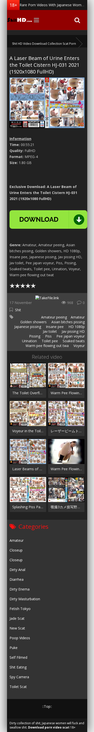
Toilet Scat (18, 686)
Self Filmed (18, 657)
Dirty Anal (17, 569)
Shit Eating (18, 667)
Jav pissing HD (73, 331)
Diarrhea (17, 579)
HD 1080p (76, 326)
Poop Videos (20, 638)
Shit (18, 310)
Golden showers (33, 322)
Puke (14, 647)
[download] (48, 219)
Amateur (78, 317)
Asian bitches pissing (67, 322)
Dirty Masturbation (25, 598)
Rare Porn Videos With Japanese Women (52, 4)
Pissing (34, 336)
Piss (48, 336)
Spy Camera (19, 676)
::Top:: (47, 706)
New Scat (17, 628)
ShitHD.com (19, 20)
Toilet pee (49, 340)
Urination (29, 340)
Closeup (16, 550)
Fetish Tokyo (20, 608)
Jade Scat (17, 618)
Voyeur (78, 345)
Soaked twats (73, 340)
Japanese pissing (27, 326)
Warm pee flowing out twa (47, 345)
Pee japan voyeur (70, 336)
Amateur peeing (53, 317)
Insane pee (54, 326)
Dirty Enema (20, 589)
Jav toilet (49, 331)
